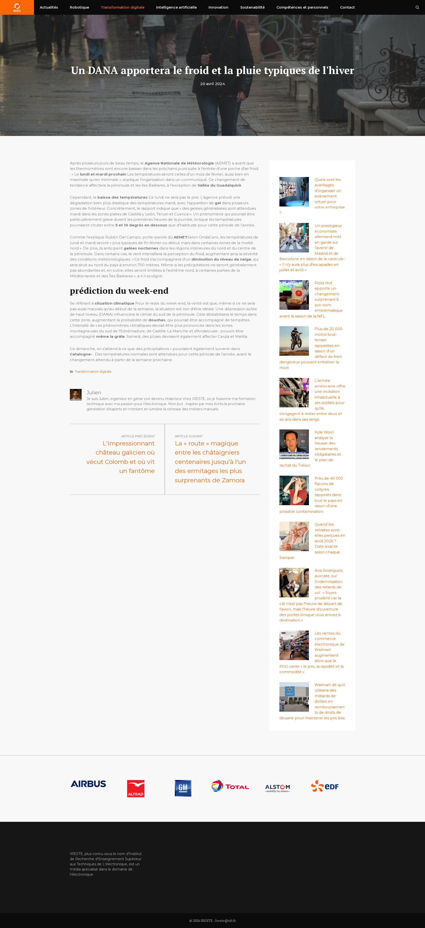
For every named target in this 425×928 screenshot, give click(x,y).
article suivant (189, 436)
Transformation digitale (122, 7)
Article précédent (138, 436)
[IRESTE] (17, 7)
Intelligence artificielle (176, 7)
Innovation (218, 7)
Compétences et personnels (302, 7)
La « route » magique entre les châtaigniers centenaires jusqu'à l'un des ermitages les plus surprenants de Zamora (210, 462)
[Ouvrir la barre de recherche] (417, 7)
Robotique (79, 7)
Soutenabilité (252, 7)
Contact (347, 7)
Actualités (49, 7)
